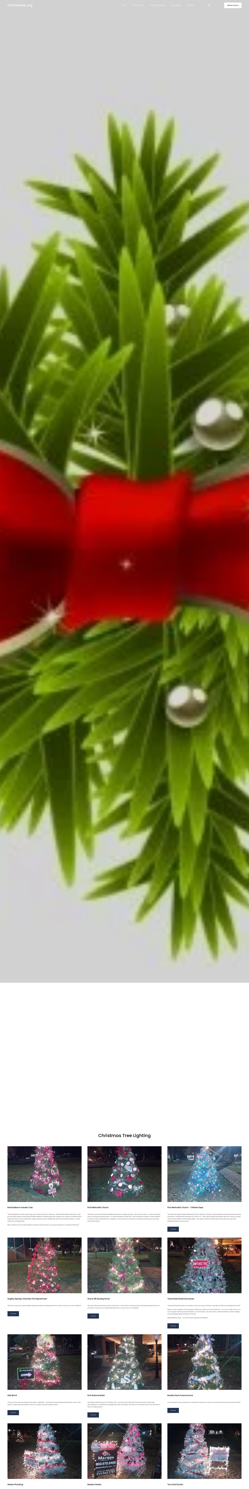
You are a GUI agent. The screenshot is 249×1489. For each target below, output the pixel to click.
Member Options (232, 5)
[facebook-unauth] (209, 5)
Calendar (190, 5)
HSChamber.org (19, 5)
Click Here (173, 1229)
